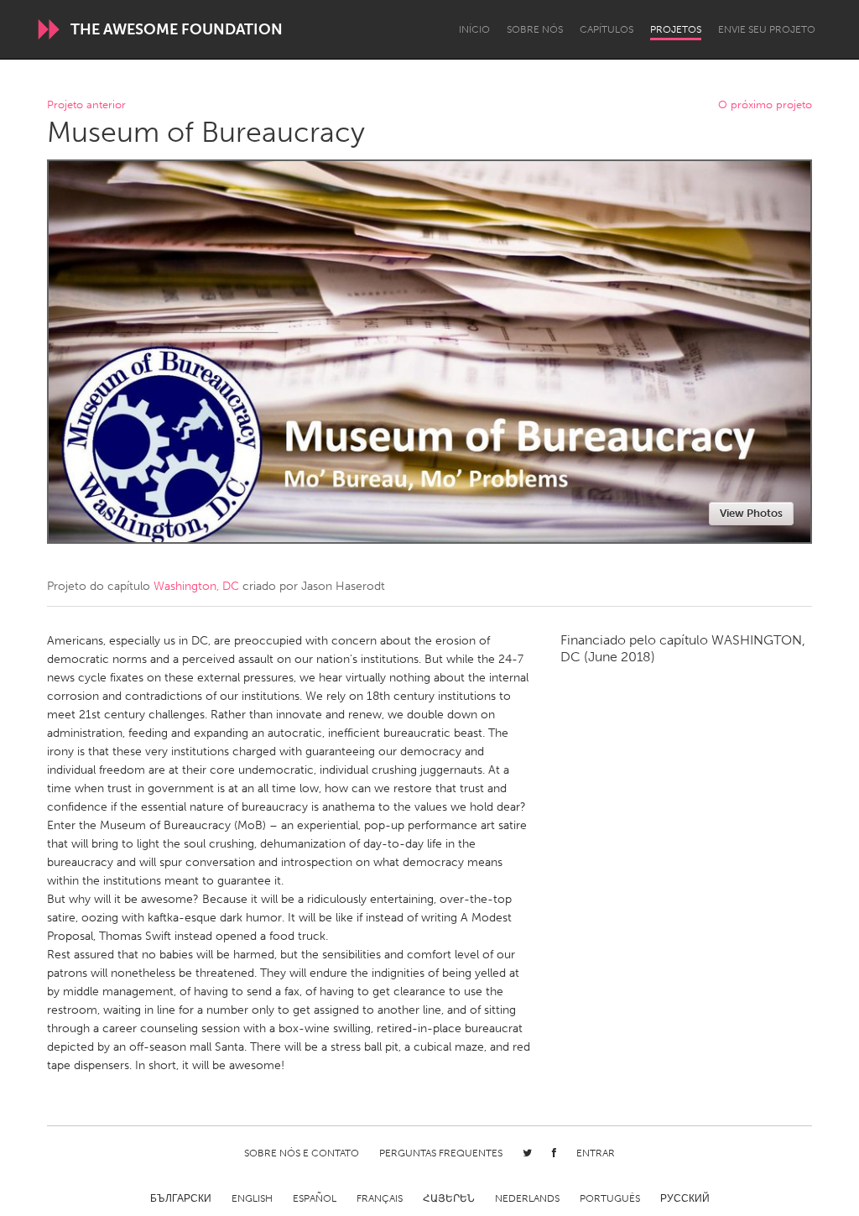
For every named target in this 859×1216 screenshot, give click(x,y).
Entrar (595, 1153)
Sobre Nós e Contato (301, 1153)
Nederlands (527, 1198)
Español (314, 1198)
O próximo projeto (765, 105)
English (252, 1198)
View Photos (751, 513)
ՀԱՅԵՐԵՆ (449, 1198)
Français (380, 1198)
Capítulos (606, 29)
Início (474, 29)
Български (180, 1198)
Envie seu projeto (766, 29)
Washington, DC (196, 586)
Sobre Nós (535, 29)
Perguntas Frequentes (440, 1153)
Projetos (675, 29)
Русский (685, 1198)
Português (610, 1198)
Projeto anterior (86, 105)
